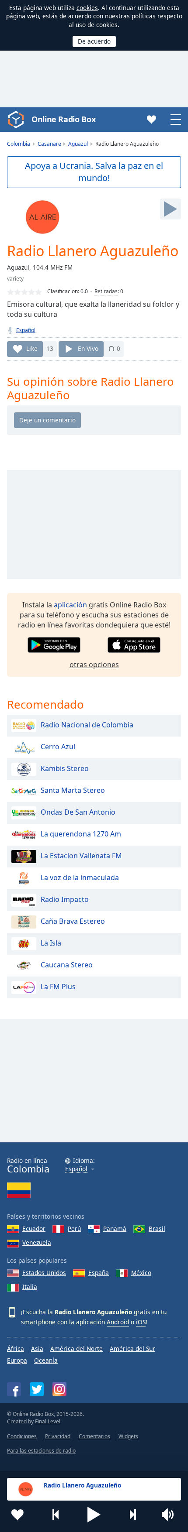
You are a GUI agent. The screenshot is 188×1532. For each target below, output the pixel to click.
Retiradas (106, 291)
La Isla (51, 943)
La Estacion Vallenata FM (81, 855)
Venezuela (36, 1242)
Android (118, 1322)
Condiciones (22, 1436)
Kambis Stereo (65, 768)
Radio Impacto (65, 899)
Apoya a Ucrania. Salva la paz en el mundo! (94, 172)
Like (32, 348)
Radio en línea (28, 1165)
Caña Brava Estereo (73, 921)
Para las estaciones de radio (41, 1450)
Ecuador (33, 1228)
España (98, 1272)
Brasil (157, 1228)
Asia (37, 1348)
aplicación (70, 605)
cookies (87, 7)
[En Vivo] (170, 209)
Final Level (47, 1421)
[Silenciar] (170, 1514)
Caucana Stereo (67, 965)
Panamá (114, 1228)
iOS (141, 1322)
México (141, 1272)
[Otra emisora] (132, 1514)
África (15, 1348)
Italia (29, 1286)
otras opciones (94, 664)
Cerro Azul (58, 746)
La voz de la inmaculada (80, 877)
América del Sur (132, 1348)
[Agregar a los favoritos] (17, 1514)
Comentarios (94, 1436)
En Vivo (88, 348)
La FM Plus (58, 986)
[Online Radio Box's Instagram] (59, 1389)
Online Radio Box (63, 119)
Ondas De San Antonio (78, 812)
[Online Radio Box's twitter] (37, 1389)
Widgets (128, 1436)
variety (15, 278)
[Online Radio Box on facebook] (14, 1389)
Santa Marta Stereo (73, 790)
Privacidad (57, 1436)
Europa (17, 1360)
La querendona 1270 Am (81, 834)
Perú (74, 1228)
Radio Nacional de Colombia (87, 725)
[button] (94, 1514)
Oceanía (46, 1360)
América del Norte (76, 1348)
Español (25, 330)
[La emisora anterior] (55, 1514)
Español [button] (76, 1169)
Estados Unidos (44, 1272)
